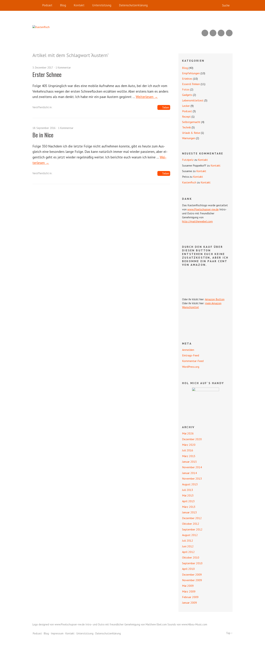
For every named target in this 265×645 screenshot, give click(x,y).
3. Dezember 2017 (42, 67)
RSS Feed (205, 33)
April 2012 (188, 552)
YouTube (213, 33)
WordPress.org (190, 366)
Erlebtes (187, 78)
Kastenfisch (189, 182)
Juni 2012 (188, 546)
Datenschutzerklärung (133, 5)
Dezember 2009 (192, 574)
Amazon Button (214, 299)
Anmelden (188, 350)
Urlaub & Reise (191, 133)
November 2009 (192, 580)
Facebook (221, 33)
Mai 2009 (188, 585)
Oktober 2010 (190, 557)
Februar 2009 (190, 597)
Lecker (186, 106)
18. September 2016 (44, 128)
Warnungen (188, 138)
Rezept (186, 116)
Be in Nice (42, 135)
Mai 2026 (188, 433)
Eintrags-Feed (190, 355)
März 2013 (188, 507)
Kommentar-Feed (193, 361)
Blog (63, 5)
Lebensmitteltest (193, 100)
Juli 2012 (187, 540)
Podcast (47, 5)
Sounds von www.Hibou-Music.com (187, 624)
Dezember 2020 (192, 439)
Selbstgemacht (191, 122)
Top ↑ (229, 633)
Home (36, 5)
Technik (186, 127)
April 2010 (188, 569)
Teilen (165, 107)
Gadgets (187, 95)
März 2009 (188, 591)
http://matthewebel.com (197, 221)
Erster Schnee (46, 74)
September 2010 (192, 563)
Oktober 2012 (190, 523)
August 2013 (190, 484)
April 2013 (188, 501)
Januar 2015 (189, 461)
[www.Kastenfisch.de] (205, 401)
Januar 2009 (189, 602)
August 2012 (190, 535)
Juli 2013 (187, 490)
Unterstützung (101, 5)
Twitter (229, 33)
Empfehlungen (191, 73)
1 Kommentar (63, 67)
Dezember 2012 (192, 518)
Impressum (57, 633)
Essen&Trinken (191, 84)
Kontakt (79, 5)
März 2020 (188, 444)
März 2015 (188, 456)
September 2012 (192, 529)
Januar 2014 (189, 473)
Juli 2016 (187, 450)
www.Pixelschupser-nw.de (203, 209)
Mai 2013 (188, 495)
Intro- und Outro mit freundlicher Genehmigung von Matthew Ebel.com (126, 624)
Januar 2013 (189, 512)
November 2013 (192, 478)
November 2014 (192, 467)
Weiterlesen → (147, 96)
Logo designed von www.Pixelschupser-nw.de (58, 624)
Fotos (185, 89)
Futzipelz (188, 159)
